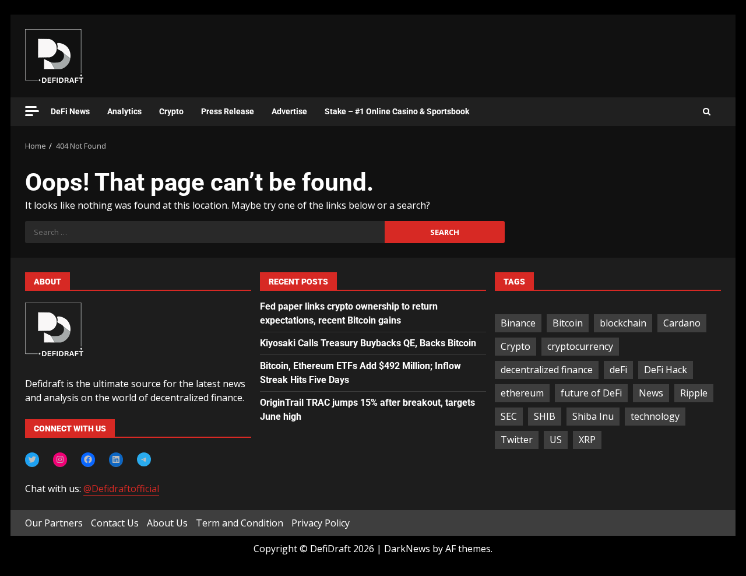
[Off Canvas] (32, 111)
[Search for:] (205, 232)
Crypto (171, 111)
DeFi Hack (665, 369)
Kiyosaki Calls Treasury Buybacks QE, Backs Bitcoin (368, 343)
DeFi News (70, 111)
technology (655, 416)
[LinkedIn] (116, 459)
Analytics (124, 111)
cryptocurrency (580, 346)
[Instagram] (60, 459)
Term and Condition (239, 523)
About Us (167, 523)
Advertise (289, 111)
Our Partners (54, 523)
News (651, 393)
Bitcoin (568, 323)
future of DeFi (591, 393)
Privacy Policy (320, 523)
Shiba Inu (593, 416)
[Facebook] (88, 459)
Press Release (227, 111)
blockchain (623, 323)
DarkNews (407, 548)
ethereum (522, 393)
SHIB (544, 416)
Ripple (694, 393)
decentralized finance (547, 369)
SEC (509, 416)
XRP (587, 439)
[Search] (706, 112)
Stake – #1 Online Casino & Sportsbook (397, 111)
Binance (518, 323)
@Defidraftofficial (121, 488)
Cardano (682, 323)
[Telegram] (144, 459)
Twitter (517, 439)
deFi (618, 369)
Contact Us (115, 523)
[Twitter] (32, 459)
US (556, 439)
